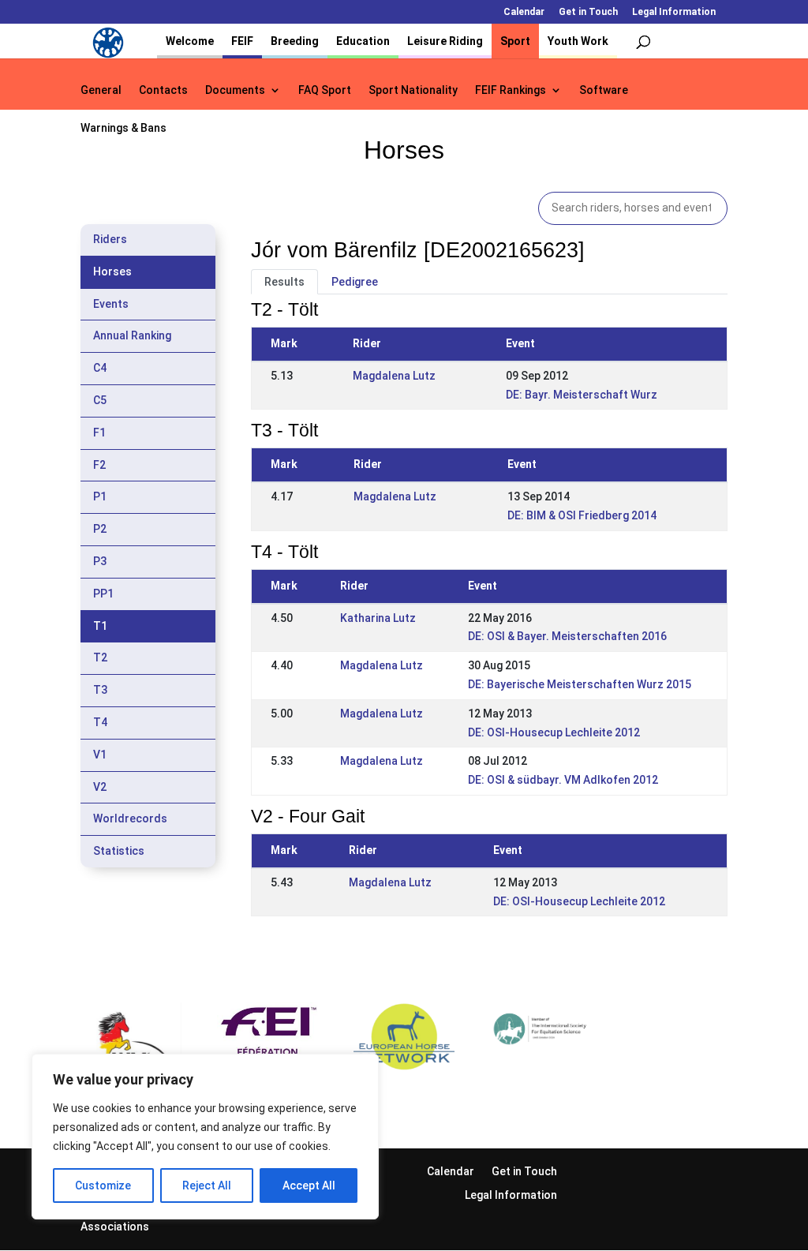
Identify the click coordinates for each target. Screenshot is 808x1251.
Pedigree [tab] (354, 281)
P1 (100, 496)
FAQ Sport (324, 90)
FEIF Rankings (510, 90)
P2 (100, 528)
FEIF (242, 41)
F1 (99, 432)
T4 (100, 722)
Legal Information (674, 12)
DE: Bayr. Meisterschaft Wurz (581, 394)
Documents (235, 90)
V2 (100, 787)
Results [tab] (284, 281)
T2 (100, 657)
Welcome (190, 41)
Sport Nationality (413, 90)
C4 (100, 367)
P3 (100, 561)
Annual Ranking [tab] (132, 335)
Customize (103, 1185)
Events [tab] (111, 304)
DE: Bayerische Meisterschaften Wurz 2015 (579, 684)
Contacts (163, 90)
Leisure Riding (445, 41)
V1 (100, 754)
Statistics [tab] (118, 851)
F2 (99, 465)
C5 (100, 400)
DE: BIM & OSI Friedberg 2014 (581, 515)
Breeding (295, 41)
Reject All (206, 1185)
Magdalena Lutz (394, 375)
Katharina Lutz (378, 618)
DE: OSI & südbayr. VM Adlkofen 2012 (563, 779)
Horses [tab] (112, 271)
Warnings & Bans (123, 128)
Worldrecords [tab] (130, 818)
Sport (515, 41)
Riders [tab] (110, 239)
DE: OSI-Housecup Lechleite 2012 (554, 732)
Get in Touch (588, 12)
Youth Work (578, 41)
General (101, 90)
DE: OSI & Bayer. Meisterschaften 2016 (567, 636)
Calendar (523, 12)
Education (363, 41)
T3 (100, 690)
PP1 (103, 593)
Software (603, 90)
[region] (205, 1136)
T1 (100, 626)
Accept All (308, 1185)
